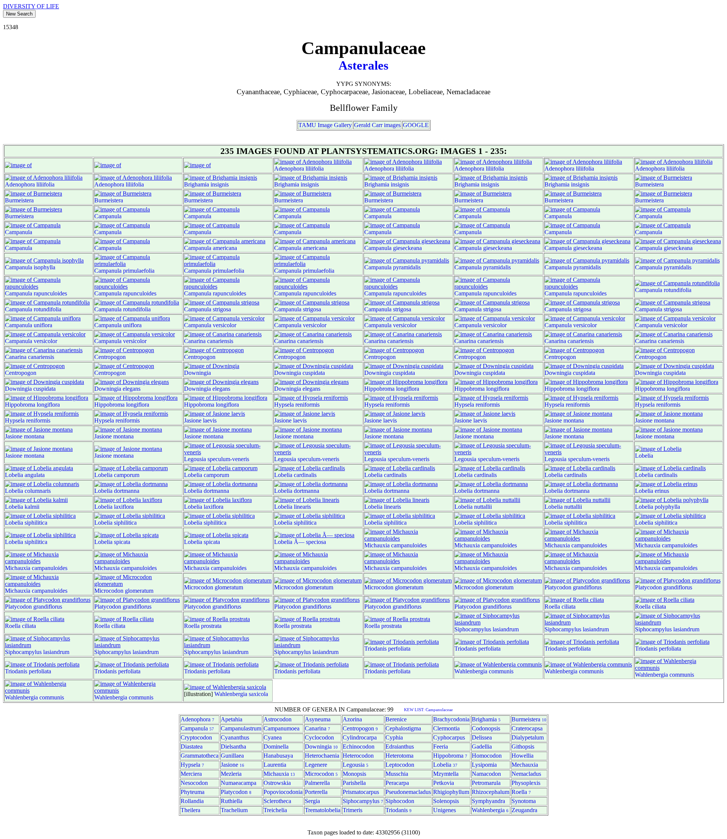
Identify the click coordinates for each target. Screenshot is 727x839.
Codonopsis (486, 728)
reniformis (307, 404)
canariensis (220, 341)
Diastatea (192, 746)
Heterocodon (358, 755)
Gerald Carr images (377, 125)
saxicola (258, 694)
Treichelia (275, 810)
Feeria (440, 746)
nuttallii (483, 506)
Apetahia (231, 719)
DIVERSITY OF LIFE (31, 6)
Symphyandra (488, 801)
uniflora (43, 325)
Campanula (108, 216)
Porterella (316, 792)
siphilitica (36, 522)
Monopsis (354, 774)
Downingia (197, 373)
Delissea (482, 737)
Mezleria (231, 774)
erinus (662, 491)
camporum (126, 475)
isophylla (44, 267)
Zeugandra (524, 810)
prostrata (211, 626)
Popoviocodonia (283, 792)
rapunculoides (50, 293)
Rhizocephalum (490, 792)
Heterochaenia (322, 755)
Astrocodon (278, 719)
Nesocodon (194, 783)
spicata (122, 542)
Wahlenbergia (470, 671)
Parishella (354, 783)
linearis (302, 506)
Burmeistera (649, 184)
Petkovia (443, 783)
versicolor (224, 325)
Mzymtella (446, 774)
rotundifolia (677, 290)
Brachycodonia (451, 719)
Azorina (352, 719)
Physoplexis (526, 783)
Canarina (195, 341)
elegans (131, 388)
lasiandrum (506, 629)
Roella (552, 606)
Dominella (276, 746)
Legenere (316, 764)
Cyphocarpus (449, 737)
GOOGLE (416, 125)
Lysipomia (484, 764)
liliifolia (315, 168)
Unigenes (444, 810)
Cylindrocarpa (360, 737)
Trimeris (352, 810)
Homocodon (487, 755)
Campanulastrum (241, 728)
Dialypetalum (528, 737)
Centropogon (110, 357)
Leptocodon (399, 764)
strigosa (222, 309)
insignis (220, 184)
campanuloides (409, 545)
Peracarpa (397, 783)
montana (573, 420)
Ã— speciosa (310, 542)
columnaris (38, 491)
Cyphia (394, 737)
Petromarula (486, 783)
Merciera (191, 774)
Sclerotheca (277, 801)
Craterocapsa (527, 728)
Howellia (523, 755)
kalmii (32, 506)
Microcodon (108, 590)
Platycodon (557, 587)
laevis (210, 420)
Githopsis (523, 746)
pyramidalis (407, 267)
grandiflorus (587, 587)
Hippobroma (379, 388)
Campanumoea (282, 728)
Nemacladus (526, 774)
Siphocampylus (472, 629)
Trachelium (234, 810)
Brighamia (196, 184)
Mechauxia (525, 764)
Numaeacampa (238, 783)
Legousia (195, 459)
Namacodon (486, 774)
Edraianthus (399, 746)
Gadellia (482, 746)
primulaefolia (138, 270)
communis (501, 671)
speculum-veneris (228, 459)
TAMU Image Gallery (325, 125)
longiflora (407, 388)
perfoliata (399, 648)
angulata (35, 475)
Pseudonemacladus (408, 792)
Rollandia (192, 801)
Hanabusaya (278, 755)
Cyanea (273, 737)
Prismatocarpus (361, 792)
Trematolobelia (322, 810)
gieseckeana (407, 248)
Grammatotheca (199, 755)
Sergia (312, 801)
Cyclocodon (319, 737)
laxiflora (124, 506)
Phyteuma (192, 792)
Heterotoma (399, 755)
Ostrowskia (277, 783)
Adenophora (289, 168)
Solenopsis (446, 801)
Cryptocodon (196, 737)
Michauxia (377, 545)
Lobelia (644, 455)
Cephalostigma (403, 728)
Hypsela (284, 404)
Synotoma (524, 801)
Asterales (363, 65)
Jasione (192, 420)
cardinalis (305, 475)
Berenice (396, 719)
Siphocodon (399, 801)
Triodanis (375, 648)
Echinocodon (358, 746)
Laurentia (275, 764)
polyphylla (667, 506)
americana (225, 248)
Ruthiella (231, 801)
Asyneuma (318, 719)
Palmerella (317, 783)
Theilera (190, 810)
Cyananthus (235, 737)
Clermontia (446, 728)
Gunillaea (232, 755)
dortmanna (126, 491)
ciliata (569, 606)
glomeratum (139, 590)
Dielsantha (233, 746)
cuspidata (314, 373)
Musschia (396, 774)
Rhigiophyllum (451, 792)
